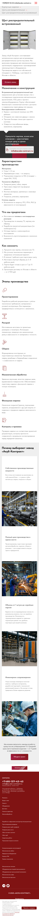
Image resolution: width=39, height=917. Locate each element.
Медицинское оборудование (9, 853)
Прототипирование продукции (9, 824)
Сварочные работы (7, 838)
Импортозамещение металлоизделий (11, 848)
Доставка (4, 808)
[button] (10, 82)
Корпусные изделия (10, 7)
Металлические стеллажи (8, 866)
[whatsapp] (8, 887)
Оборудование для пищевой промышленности (13, 869)
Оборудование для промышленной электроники (14, 872)
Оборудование (6, 806)
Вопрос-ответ (5, 800)
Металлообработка (7, 814)
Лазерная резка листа (8, 829)
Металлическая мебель (8, 851)
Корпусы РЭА (5, 856)
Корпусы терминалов (7, 859)
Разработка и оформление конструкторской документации (16, 821)
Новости (4, 803)
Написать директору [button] (7, 811)
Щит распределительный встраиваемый (19, 12)
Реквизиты (4, 797)
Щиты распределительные (13, 10)
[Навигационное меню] (35, 3)
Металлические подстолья (8, 877)
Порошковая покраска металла (10, 840)
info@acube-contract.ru (23, 3)
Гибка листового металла (8, 832)
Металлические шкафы (8, 874)
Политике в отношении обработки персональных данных (10, 913)
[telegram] (3, 887)
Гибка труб (5, 835)
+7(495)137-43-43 (8, 3)
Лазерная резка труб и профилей (10, 827)
